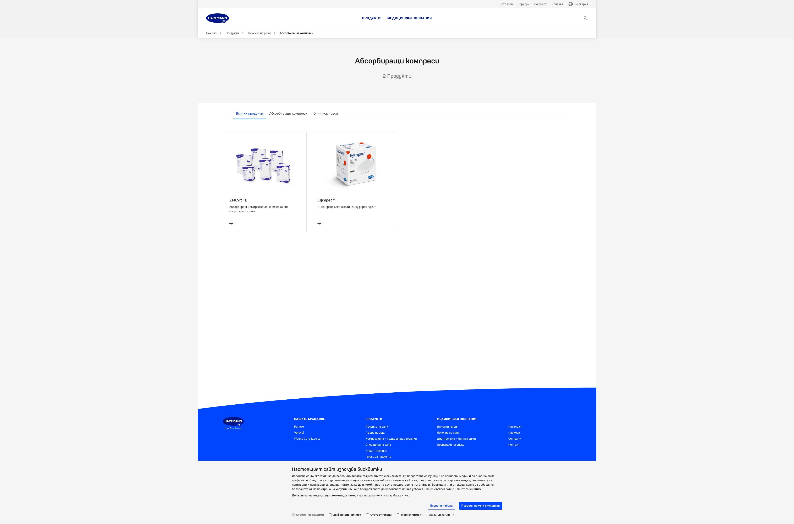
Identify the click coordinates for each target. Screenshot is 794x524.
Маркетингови (411, 515)
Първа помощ (375, 432)
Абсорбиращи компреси (288, 113)
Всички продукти (249, 113)
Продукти (371, 18)
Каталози (506, 4)
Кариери (523, 4)
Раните (299, 426)
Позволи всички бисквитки (480, 505)
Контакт (557, 4)
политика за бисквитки (392, 495)
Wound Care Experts (307, 438)
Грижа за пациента (378, 456)
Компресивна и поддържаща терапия (391, 438)
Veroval (299, 432)
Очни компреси (325, 113)
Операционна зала (378, 444)
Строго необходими (310, 515)
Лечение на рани (259, 33)
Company (540, 4)
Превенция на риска (451, 444)
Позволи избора (441, 505)
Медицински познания (409, 18)
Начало (211, 33)
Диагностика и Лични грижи (456, 438)
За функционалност (347, 515)
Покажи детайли (438, 515)
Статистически (380, 515)
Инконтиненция (376, 450)
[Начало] (217, 18)
